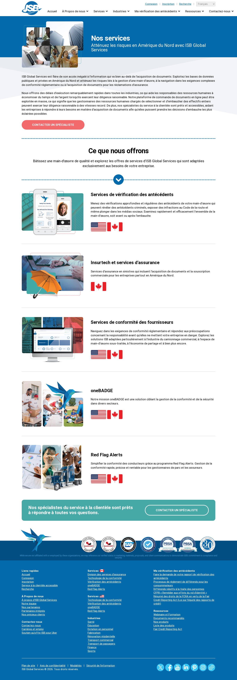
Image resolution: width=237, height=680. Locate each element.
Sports (91, 651)
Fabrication (94, 632)
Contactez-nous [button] (219, 11)
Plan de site (28, 665)
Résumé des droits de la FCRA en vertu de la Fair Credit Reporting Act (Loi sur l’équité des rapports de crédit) (184, 600)
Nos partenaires (31, 607)
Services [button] (99, 11)
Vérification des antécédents (104, 581)
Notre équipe (29, 603)
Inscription (168, 4)
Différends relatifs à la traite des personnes (179, 589)
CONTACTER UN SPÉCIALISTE (53, 124)
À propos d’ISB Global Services (39, 600)
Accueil (52, 11)
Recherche (185, 4)
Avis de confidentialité (52, 665)
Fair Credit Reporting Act (168, 629)
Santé (91, 621)
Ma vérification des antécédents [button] (156, 11)
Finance (92, 647)
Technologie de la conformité (105, 578)
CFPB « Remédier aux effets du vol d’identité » (180, 592)
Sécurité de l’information (100, 665)
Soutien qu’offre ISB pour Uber (39, 632)
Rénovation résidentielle (101, 636)
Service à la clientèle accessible (40, 585)
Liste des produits (164, 625)
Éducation (93, 625)
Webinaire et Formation (167, 614)
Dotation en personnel (100, 629)
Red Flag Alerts (96, 589)
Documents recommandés (169, 618)
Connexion (151, 4)
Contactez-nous (31, 625)
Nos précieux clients (33, 614)
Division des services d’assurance (107, 574)
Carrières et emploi (33, 629)
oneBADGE (94, 585)
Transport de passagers (101, 643)
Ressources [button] (193, 11)
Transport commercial (100, 640)
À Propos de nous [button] (73, 11)
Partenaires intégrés (33, 611)
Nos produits (161, 621)
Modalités (76, 665)
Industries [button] (119, 11)
